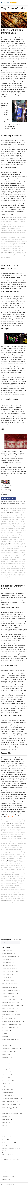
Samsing (4, 1069)
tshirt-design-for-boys (8, 968)
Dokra (21, 847)
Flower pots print (7, 953)
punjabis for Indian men (18, 559)
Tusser (8, 258)
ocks (11, 558)
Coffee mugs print (7, 950)
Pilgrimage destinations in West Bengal (11, 1149)
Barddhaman (5, 1119)
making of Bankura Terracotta (14, 884)
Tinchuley (5, 1086)
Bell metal (21, 521)
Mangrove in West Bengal (9, 1104)
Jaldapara (4, 1045)
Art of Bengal (19, 219)
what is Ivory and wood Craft (14, 574)
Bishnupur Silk (5, 232)
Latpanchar (5, 1057)
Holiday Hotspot (10, 1184)
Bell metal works (6, 523)
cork (9, 530)
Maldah (4, 1134)
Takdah (4, 1083)
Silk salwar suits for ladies (18, 252)
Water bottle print (7, 977)
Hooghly (4, 1125)
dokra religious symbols (8, 854)
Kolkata (4, 1054)
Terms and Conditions (8, 1176)
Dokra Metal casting (11, 853)
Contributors (5, 1172)
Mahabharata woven (7, 550)
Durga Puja (13, 532)
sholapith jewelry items (18, 563)
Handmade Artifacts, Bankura (13, 587)
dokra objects (21, 853)
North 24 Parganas (7, 1143)
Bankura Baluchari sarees (8, 227)
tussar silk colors (13, 256)
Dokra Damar (5, 851)
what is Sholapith (15, 576)
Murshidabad (5, 556)
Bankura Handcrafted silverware (10, 833)
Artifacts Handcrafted (7, 516)
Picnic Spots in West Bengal (10, 1113)
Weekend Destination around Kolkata (12, 1155)
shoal (16, 561)
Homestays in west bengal (9, 1024)
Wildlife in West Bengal (8, 1159)
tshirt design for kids (8, 959)
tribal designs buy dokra (13, 898)
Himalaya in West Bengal (9, 1018)
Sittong (4, 1077)
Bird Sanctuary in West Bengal (10, 1005)
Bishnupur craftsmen (7, 527)
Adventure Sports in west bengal (11, 983)
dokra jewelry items (15, 851)
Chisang (4, 1033)
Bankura (13, 829)
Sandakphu (5, 1072)
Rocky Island (5, 1066)
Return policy (6, 1179)
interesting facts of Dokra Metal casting (13, 873)
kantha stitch (17, 545)
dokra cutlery (20, 849)
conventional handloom (11, 234)
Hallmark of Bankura (19, 856)
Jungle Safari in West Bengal (10, 1098)
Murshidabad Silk (6, 250)
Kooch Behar (5, 1131)
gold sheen (22, 534)
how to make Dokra (14, 867)
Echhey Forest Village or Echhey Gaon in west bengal (11, 1040)
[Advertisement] (14, 924)
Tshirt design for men (8, 962)
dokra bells (4, 849)
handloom (4, 237)
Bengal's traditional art (8, 228)
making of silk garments (8, 554)
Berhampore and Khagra (8, 525)
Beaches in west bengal (8, 1002)
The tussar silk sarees (7, 254)
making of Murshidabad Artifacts (15, 552)
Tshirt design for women (9, 965)
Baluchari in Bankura (7, 225)
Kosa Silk (21, 243)
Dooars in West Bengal (8, 1008)
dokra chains (12, 849)
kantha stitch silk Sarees (11, 243)
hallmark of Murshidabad (8, 536)
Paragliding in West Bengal (9, 987)
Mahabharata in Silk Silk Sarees (10, 245)
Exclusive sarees (6, 236)
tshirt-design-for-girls (8, 971)
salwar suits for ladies (7, 561)
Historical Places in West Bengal (11, 510)
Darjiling (4, 1122)
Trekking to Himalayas (8, 993)
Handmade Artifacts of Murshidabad (11, 239)
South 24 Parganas (7, 1145)
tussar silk (4, 256)
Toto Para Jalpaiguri (7, 1092)
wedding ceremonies (7, 572)
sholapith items (5, 563)
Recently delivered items (9, 956)
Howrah (4, 1128)
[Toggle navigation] (24, 2)
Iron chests (13, 543)
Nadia (3, 1140)
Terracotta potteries (7, 896)
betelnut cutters (21, 525)
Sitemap (4, 1169)
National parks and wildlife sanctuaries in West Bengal (9, 1108)
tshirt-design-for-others (9, 974)
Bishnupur (13, 836)
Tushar (17, 254)
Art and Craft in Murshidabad (10, 267)
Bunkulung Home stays (8, 1027)
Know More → (12, 817)
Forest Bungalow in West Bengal (11, 1014)
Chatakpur (5, 1030)
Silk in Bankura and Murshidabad (12, 31)
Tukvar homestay (7, 1095)
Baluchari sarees (18, 225)
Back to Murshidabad (8, 498)
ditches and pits (14, 847)
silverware (14, 895)
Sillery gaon (5, 1075)
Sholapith (22, 561)
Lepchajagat (5, 1060)
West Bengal (5, 219)
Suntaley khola (6, 1080)
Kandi (6, 545)
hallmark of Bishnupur (7, 858)
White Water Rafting (8, 996)
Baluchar (11, 517)
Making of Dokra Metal (8, 885)
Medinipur (5, 1137)
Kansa (10, 545)
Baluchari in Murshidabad (16, 519)
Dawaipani (5, 1036)
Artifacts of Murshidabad (13, 223)
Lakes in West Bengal (8, 1101)
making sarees (20, 554)
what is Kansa (5, 576)
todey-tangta (5, 1089)
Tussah (22, 254)
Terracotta (21, 895)
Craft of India (22, 234)
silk (13, 250)
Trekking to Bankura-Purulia (10, 990)
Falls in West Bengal (8, 1011)
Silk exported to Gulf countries (13, 565)
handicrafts (19, 536)
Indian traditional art (18, 871)
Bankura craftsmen (16, 831)
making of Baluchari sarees (14, 248)
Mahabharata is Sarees (8, 247)
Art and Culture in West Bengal (16, 217)
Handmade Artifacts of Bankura (17, 237)
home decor (12, 539)
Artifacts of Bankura (7, 827)
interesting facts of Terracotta (17, 876)
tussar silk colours (13, 570)
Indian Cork (14, 541)
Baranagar (14, 521)
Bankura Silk (20, 227)
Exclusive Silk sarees (18, 236)
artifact (7, 514)
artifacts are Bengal (12, 221)
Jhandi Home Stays (7, 1051)
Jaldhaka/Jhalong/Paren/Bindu (10, 1048)
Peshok (4, 1063)
